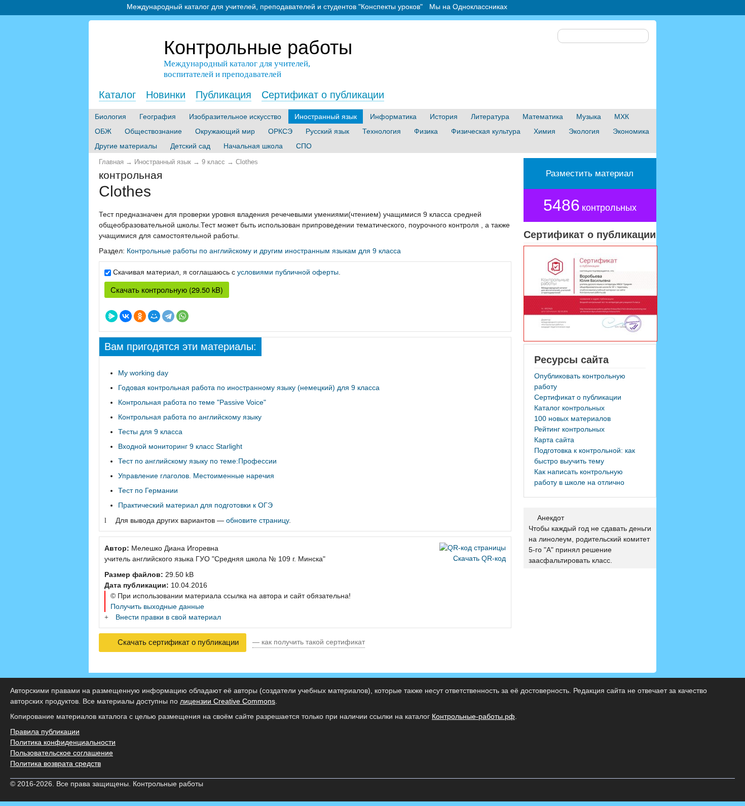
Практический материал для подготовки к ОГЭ (195, 505)
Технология (381, 131)
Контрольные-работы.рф (473, 716)
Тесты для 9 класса (150, 432)
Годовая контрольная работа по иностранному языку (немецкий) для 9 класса (249, 387)
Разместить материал (590, 173)
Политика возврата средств (55, 763)
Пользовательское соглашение (61, 753)
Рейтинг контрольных (569, 429)
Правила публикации (45, 731)
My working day (143, 373)
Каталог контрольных (569, 408)
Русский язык (327, 131)
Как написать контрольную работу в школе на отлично (579, 477)
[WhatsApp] (182, 316)
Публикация (223, 94)
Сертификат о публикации (323, 94)
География (157, 116)
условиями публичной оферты (288, 272)
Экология (584, 131)
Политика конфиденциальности (63, 742)
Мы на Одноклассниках (468, 7)
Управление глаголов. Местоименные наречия (196, 476)
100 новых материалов (572, 418)
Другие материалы (126, 146)
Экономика (631, 131)
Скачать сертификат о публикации (177, 642)
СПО (304, 146)
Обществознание (153, 131)
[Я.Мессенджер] (111, 316)
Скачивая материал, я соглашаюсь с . (227, 272)
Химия (544, 131)
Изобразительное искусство (235, 116)
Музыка (588, 116)
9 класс (213, 162)
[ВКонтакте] (126, 316)
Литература (490, 116)
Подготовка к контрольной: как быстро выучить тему (584, 455)
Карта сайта (554, 440)
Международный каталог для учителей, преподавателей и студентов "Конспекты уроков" (275, 7)
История (444, 116)
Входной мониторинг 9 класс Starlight (180, 446)
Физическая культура (485, 131)
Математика (543, 116)
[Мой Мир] (154, 316)
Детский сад (190, 146)
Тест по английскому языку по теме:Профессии (197, 461)
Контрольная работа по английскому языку (190, 417)
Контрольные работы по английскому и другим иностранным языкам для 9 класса (264, 251)
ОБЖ (103, 131)
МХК (621, 116)
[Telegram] (168, 316)
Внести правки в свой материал (168, 617)
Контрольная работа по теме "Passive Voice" (192, 402)
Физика (426, 131)
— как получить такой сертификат (308, 642)
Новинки (165, 94)
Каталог (117, 94)
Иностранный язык (325, 116)
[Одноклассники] (140, 316)
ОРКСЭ (280, 131)
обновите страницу (257, 520)
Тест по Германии (148, 490)
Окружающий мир (225, 131)
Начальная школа (253, 146)
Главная (111, 162)
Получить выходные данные (157, 606)
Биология (110, 116)
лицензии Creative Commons (227, 701)
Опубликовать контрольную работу (579, 381)
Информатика (393, 116)
